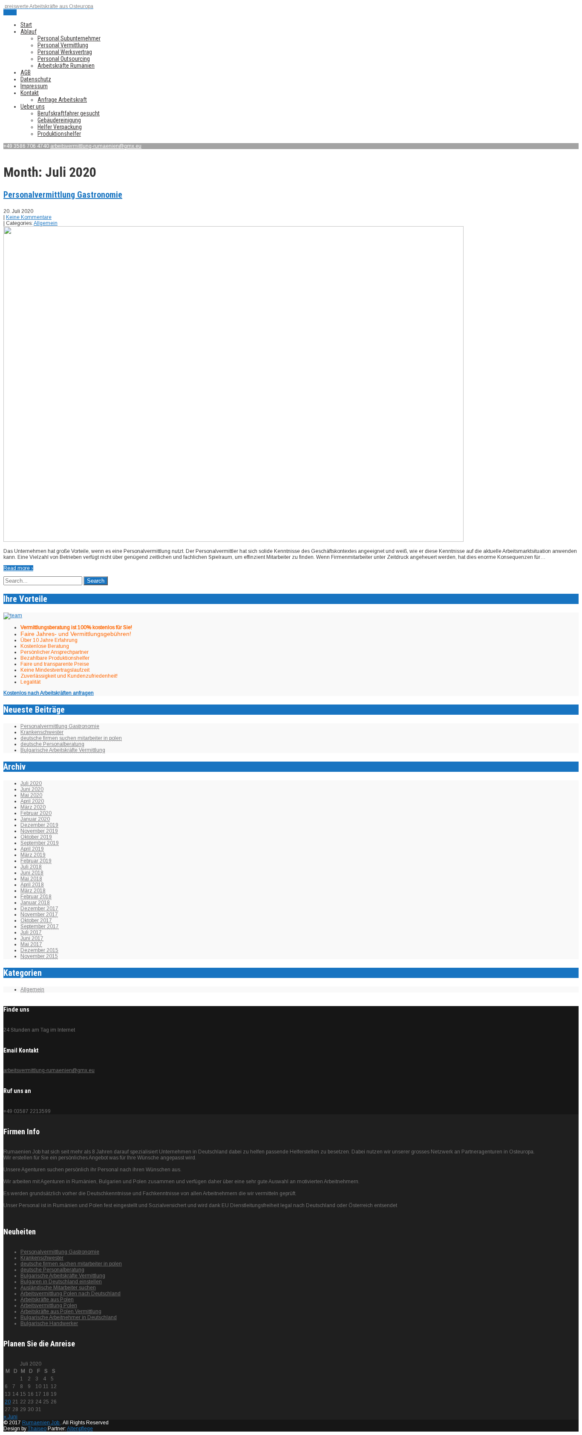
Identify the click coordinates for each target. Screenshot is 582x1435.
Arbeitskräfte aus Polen (47, 1300)
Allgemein (46, 223)
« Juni (10, 1417)
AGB (25, 72)
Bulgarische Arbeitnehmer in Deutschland (68, 1317)
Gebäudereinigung (59, 120)
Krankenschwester (41, 732)
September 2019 (39, 843)
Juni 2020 (31, 789)
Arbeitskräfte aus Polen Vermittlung (60, 1311)
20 (8, 1402)
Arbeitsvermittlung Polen (48, 1305)
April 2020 (32, 801)
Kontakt (29, 92)
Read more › (18, 568)
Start (26, 24)
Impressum (34, 86)
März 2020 (33, 807)
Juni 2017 (31, 938)
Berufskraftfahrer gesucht (68, 113)
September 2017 (39, 926)
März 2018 (33, 891)
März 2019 (33, 855)
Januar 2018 (35, 903)
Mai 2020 (31, 795)
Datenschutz (35, 79)
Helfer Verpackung (59, 127)
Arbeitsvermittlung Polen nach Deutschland (70, 1294)
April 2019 (32, 849)
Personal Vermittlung (62, 45)
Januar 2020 (35, 819)
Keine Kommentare (29, 217)
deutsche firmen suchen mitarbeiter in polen (71, 738)
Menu (10, 12)
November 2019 (39, 831)
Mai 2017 (31, 944)
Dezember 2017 (39, 909)
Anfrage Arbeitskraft (62, 99)
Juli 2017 (31, 932)
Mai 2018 (31, 879)
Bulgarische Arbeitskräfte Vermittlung (62, 750)
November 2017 (39, 914)
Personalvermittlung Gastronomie (62, 195)
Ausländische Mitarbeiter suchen (58, 1288)
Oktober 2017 (36, 920)
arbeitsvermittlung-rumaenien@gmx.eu (95, 146)
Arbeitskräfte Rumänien (66, 65)
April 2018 (32, 885)
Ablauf (28, 31)
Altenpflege (80, 1429)
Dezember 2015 (39, 950)
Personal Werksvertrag (64, 52)
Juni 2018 (31, 873)
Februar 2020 (36, 813)
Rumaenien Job (41, 1423)
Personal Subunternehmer (69, 38)
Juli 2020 (31, 783)
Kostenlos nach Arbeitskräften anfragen (48, 693)
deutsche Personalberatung (52, 744)
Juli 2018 (31, 867)
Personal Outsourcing (63, 58)
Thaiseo (37, 1429)
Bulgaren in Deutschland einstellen (61, 1282)
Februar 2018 (36, 897)
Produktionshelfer (59, 133)
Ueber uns (32, 106)
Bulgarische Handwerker (49, 1323)
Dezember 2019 (39, 825)
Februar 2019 (36, 861)
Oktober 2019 (36, 837)
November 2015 (39, 956)
